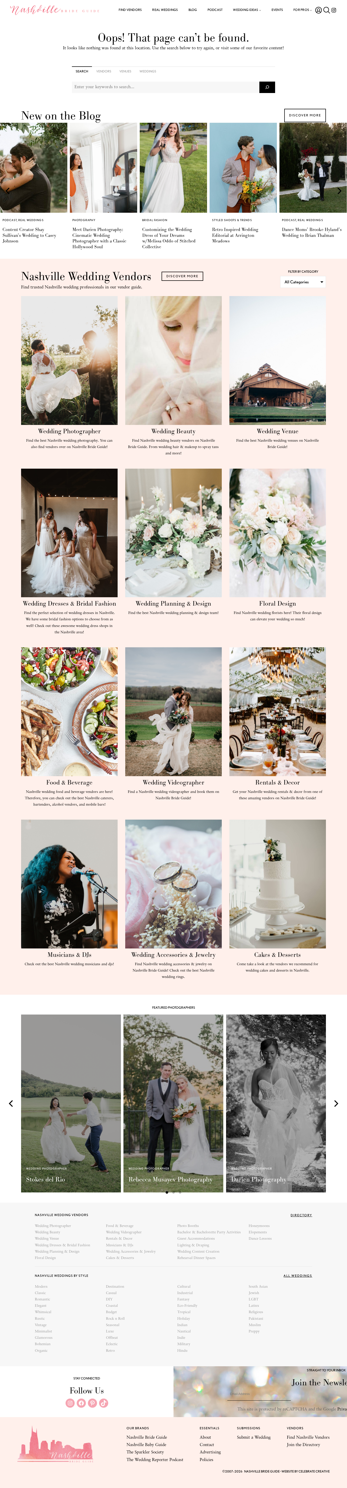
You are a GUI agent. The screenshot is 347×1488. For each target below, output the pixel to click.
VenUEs (125, 71)
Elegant (40, 1306)
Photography (14, 220)
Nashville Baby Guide (146, 1445)
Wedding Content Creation (198, 1252)
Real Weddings (240, 220)
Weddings (147, 71)
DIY (109, 1299)
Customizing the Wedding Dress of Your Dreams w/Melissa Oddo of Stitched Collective (99, 238)
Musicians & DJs (69, 954)
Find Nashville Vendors (308, 1437)
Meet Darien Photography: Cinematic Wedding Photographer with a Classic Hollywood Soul (29, 238)
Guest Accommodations (196, 1239)
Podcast (219, 220)
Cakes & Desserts (277, 954)
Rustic (40, 1319)
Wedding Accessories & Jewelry (173, 954)
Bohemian (43, 1344)
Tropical (184, 1312)
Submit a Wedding (254, 1437)
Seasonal (112, 1325)
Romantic (42, 1299)
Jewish (254, 1293)
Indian (182, 1325)
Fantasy (183, 1299)
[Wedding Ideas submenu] (260, 10)
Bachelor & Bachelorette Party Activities (209, 1232)
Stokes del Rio (45, 1179)
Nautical (184, 1331)
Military (183, 1344)
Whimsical (43, 1312)
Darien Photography (258, 1179)
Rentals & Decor (277, 782)
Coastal (112, 1306)
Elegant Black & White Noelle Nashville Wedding (310, 232)
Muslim (255, 1325)
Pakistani (256, 1319)
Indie (181, 1338)
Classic (40, 1293)
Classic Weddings (324, 220)
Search (82, 71)
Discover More (305, 115)
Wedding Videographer (173, 782)
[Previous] (8, 190)
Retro (110, 1351)
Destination (115, 1287)
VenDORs (103, 71)
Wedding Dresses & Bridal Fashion (69, 603)
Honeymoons (259, 1226)
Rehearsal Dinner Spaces (196, 1258)
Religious (256, 1312)
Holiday (183, 1319)
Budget (111, 1312)
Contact (207, 1445)
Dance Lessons (260, 1239)
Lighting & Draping (193, 1245)
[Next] (338, 190)
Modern (41, 1287)
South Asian (258, 1287)
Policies (206, 1460)
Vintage (40, 1325)
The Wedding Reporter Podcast (155, 1460)
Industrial (185, 1293)
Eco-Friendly (187, 1306)
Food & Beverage (69, 782)
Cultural (184, 1287)
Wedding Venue (277, 431)
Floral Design (277, 603)
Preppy (254, 1331)
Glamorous (44, 1338)
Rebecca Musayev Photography (170, 1179)
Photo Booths (188, 1226)
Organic (41, 1351)
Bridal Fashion (85, 220)
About (205, 1437)
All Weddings (297, 1276)
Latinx (254, 1306)
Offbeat (112, 1338)
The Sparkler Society (145, 1452)
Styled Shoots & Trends (162, 220)
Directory (301, 1215)
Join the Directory (303, 1445)
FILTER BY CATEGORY (303, 271)
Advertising (210, 1452)
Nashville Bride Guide (147, 1437)
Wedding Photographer (69, 431)
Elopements (258, 1232)
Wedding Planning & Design (173, 603)
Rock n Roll (115, 1319)
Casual (111, 1293)
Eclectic (112, 1344)
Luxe (110, 1331)
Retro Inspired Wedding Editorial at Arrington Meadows (165, 235)
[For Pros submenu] (311, 10)
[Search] (267, 87)
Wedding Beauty (173, 431)
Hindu (182, 1351)
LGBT (254, 1299)
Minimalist (43, 1331)
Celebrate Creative (314, 1471)
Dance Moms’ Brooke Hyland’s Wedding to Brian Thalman (242, 232)
